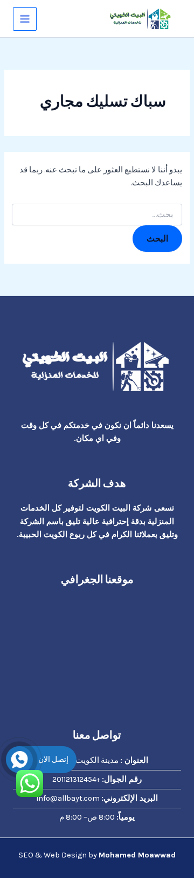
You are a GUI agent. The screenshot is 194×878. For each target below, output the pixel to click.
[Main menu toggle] (25, 19)
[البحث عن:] (97, 214)
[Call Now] (19, 759)
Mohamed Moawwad (137, 855)
